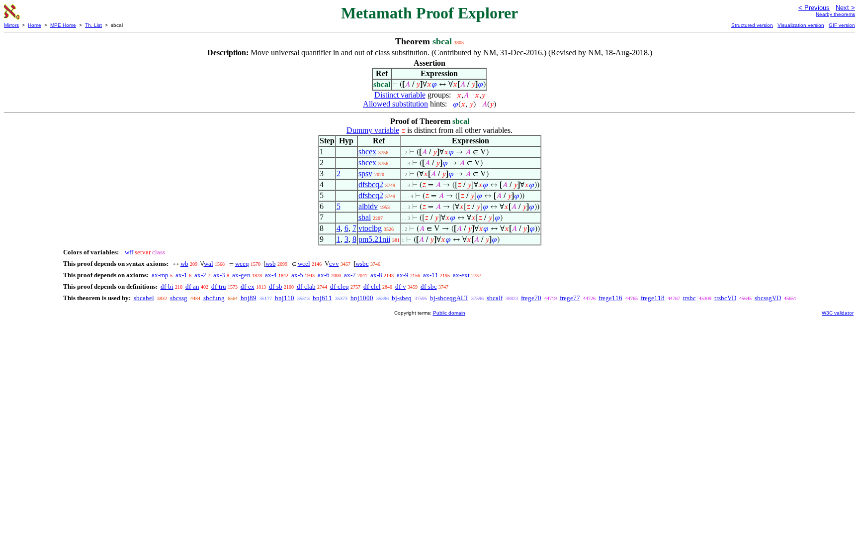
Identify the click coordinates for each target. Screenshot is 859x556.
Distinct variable (400, 95)
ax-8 (376, 275)
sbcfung (214, 298)
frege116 (610, 298)
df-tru (218, 286)
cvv (334, 263)
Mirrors (11, 25)
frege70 (531, 298)
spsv (365, 173)
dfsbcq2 (370, 184)
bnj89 (249, 298)
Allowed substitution (395, 104)
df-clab (306, 286)
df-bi (167, 286)
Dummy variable (372, 130)
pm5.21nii (374, 239)
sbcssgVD (768, 298)
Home (34, 25)
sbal (364, 217)
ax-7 (350, 275)
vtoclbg (370, 228)
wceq (242, 263)
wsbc (362, 263)
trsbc (689, 298)
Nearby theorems (835, 14)
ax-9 (403, 275)
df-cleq (339, 286)
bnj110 (284, 298)
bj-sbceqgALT (449, 298)
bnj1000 (361, 298)
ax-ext (461, 275)
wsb (270, 263)
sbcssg (178, 298)
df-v (400, 286)
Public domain (449, 313)
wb (184, 263)
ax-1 (181, 275)
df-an (192, 286)
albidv (368, 206)
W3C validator (838, 313)
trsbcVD (725, 298)
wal (208, 263)
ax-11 (430, 275)
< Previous (814, 7)
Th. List (93, 25)
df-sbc (429, 286)
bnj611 (322, 298)
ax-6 (324, 275)
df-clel (372, 286)
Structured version (752, 25)
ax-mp (160, 275)
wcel (304, 263)
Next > (845, 7)
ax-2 (200, 275)
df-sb (275, 286)
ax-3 (219, 275)
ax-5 (297, 275)
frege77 (570, 298)
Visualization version (800, 25)
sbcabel (144, 298)
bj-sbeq (402, 298)
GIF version (842, 25)
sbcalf (495, 298)
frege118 (653, 298)
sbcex (367, 151)
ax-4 (271, 275)
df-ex (248, 286)
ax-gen (241, 275)
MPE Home (63, 25)
